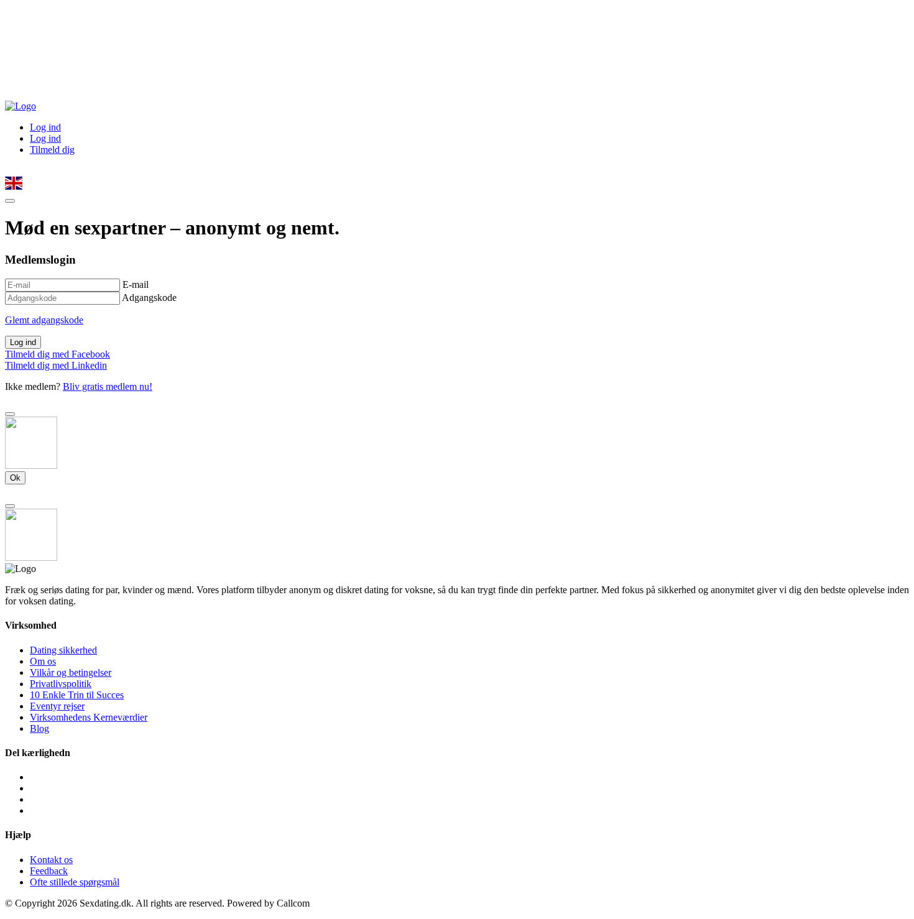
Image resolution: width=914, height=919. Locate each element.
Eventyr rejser (57, 706)
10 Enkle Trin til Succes (77, 695)
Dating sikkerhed (63, 650)
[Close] (10, 414)
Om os (43, 661)
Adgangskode (149, 297)
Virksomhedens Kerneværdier (88, 717)
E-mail (135, 284)
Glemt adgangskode (44, 320)
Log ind (45, 127)
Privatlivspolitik (60, 683)
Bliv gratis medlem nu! (107, 386)
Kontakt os (51, 859)
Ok (15, 478)
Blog (39, 728)
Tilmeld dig (52, 149)
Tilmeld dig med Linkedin (56, 365)
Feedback (49, 871)
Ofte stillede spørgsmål (74, 882)
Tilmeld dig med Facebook (57, 354)
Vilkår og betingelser (70, 672)
